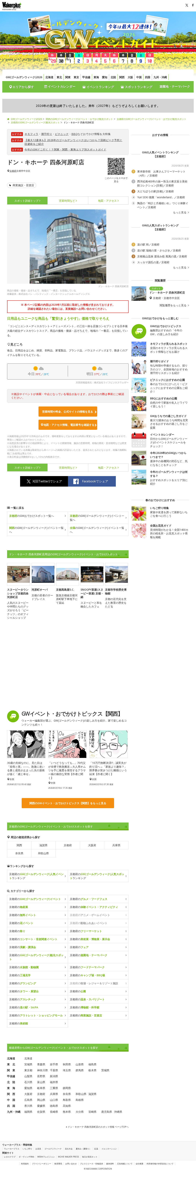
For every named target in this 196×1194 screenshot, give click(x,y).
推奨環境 (58, 1163)
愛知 (104, 77)
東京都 (28, 1070)
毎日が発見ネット (89, 1156)
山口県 (54, 1100)
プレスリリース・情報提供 (91, 1163)
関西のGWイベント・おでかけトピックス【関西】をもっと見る (67, 803)
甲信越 (86, 77)
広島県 (28, 1100)
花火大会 (69, 1148)
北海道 (49, 77)
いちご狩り (27, 1148)
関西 (122, 77)
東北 (59, 77)
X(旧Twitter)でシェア (47, 481)
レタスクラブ (10, 1156)
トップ (26, 200)
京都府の (35, 899)
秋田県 (67, 1064)
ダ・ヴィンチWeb (26, 1156)
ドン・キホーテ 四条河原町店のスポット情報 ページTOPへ (98, 1126)
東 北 (11, 1064)
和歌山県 (43, 853)
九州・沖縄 (160, 77)
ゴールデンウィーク (53, 1148)
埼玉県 (67, 1070)
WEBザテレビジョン (46, 1156)
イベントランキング (100, 87)
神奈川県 (42, 1070)
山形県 (80, 1064)
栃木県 (92, 1070)
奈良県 (19, 853)
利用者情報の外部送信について (160, 1163)
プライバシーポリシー (41, 1163)
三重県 (54, 1088)
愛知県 (28, 1088)
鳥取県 (67, 1100)
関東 (68, 77)
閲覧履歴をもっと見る (173, 305)
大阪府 (92, 845)
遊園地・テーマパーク (174, 86)
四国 (147, 77)
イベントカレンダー (61, 86)
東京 (76, 77)
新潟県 (54, 1076)
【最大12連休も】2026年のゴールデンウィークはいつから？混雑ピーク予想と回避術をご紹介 (73, 142)
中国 (139, 77)
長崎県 (54, 1112)
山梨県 (28, 1076)
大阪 (130, 77)
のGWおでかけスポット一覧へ (31, 516)
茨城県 (105, 1070)
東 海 (11, 1088)
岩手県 (54, 1064)
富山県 (41, 1082)
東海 (96, 77)
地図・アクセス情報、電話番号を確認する (68, 425)
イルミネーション (109, 1148)
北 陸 (11, 1082)
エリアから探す (23, 87)
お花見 (38, 1148)
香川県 (28, 1106)
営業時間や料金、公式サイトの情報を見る (67, 411)
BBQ (74, 134)
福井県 (54, 1082)
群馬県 (80, 1070)
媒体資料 (110, 1163)
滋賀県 (43, 845)
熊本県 (67, 1112)
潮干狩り (46, 134)
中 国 (11, 1100)
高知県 (67, 1106)
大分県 (80, 1112)
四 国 (11, 1106)
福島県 (92, 1064)
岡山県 (41, 1100)
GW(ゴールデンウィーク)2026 (24, 77)
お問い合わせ (71, 1163)
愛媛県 (41, 1106)
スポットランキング (138, 87)
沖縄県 (118, 1112)
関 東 (11, 1070)
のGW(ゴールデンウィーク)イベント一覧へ (97, 518)
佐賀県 (41, 1112)
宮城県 (28, 1064)
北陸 (113, 77)
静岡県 (67, 1088)
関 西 (11, 1094)
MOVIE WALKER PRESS (68, 1156)
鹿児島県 (106, 1112)
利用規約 (25, 1163)
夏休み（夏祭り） (83, 1148)
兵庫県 (116, 845)
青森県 (41, 1064)
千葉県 (54, 1070)
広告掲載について (124, 1163)
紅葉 (96, 1148)
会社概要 (139, 1163)
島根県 (80, 1100)
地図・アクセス (107, 200)
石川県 (28, 1082)
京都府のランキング (36, 876)
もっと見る (180, 212)
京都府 (13, 171)
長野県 (41, 1076)
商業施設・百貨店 (23, 185)
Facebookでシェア (95, 481)
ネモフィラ (31, 134)
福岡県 (28, 1112)
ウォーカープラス (11, 1148)
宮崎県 (92, 1112)
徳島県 (54, 1106)
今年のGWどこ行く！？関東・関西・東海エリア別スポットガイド (65, 149)
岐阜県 (41, 1088)
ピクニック (62, 134)
